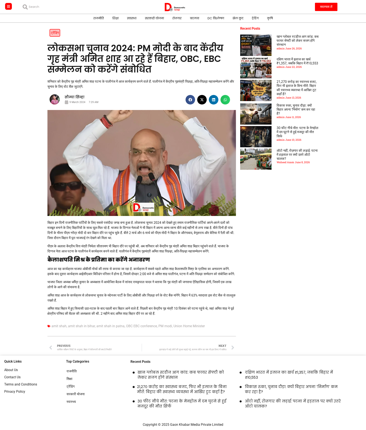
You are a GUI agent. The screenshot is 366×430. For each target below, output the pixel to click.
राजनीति (98, 18)
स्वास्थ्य (131, 18)
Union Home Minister (189, 326)
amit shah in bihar (81, 326)
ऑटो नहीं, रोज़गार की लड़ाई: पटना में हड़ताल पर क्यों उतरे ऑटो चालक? (297, 155)
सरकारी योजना (154, 18)
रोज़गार (177, 18)
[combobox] (53, 7)
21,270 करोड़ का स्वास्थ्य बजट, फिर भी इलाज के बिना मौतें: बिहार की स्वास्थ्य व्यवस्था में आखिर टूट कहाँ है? (296, 88)
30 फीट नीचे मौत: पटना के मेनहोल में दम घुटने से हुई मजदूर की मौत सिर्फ (297, 132)
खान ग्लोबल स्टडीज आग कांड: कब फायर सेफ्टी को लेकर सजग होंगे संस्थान (298, 41)
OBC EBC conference (141, 326)
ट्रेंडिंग (255, 18)
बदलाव (194, 18)
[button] (190, 99)
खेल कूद (238, 18)
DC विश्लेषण (216, 18)
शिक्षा (115, 18)
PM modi (165, 326)
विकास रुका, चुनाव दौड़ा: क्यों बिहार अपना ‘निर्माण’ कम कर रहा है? (296, 109)
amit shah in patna (110, 326)
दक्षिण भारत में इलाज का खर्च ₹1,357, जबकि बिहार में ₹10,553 (297, 61)
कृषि (270, 18)
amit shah (59, 326)
